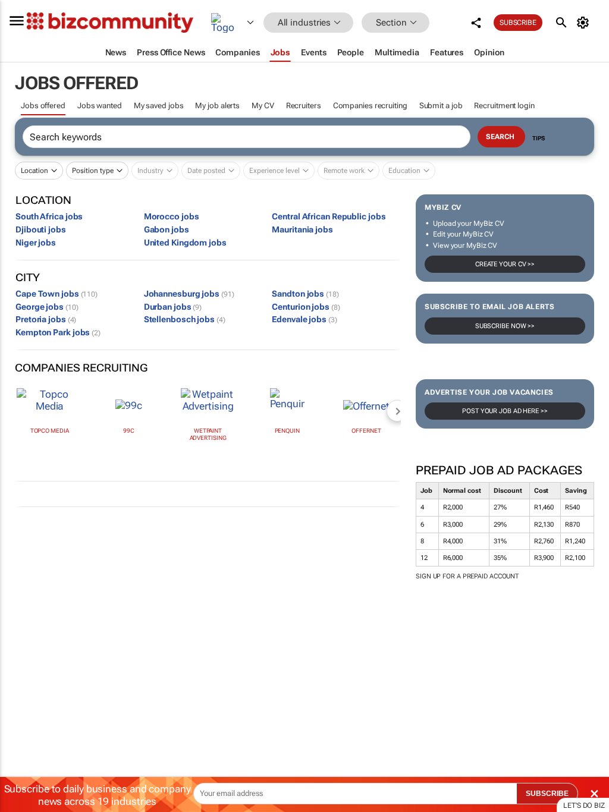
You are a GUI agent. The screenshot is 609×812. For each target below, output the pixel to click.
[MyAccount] (585, 23)
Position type (93, 170)
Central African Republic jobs (328, 216)
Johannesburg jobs (189, 293)
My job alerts (217, 105)
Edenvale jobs (304, 319)
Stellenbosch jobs (184, 319)
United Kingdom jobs (185, 242)
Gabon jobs (166, 229)
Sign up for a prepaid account (467, 576)
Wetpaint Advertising (208, 434)
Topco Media (49, 430)
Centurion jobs (306, 306)
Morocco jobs (171, 216)
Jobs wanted (99, 105)
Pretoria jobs (45, 319)
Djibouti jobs (40, 229)
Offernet (366, 430)
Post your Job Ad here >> (505, 411)
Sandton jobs (305, 293)
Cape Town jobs (56, 293)
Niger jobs (35, 242)
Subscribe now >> (505, 326)
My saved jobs (159, 105)
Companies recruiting (370, 105)
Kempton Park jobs (58, 332)
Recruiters (303, 105)
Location (34, 170)
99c (128, 430)
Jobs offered (43, 105)
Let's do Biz (584, 805)
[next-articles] (397, 410)
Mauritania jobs (302, 229)
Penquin (287, 430)
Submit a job (441, 105)
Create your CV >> (505, 264)
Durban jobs (173, 306)
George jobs (46, 306)
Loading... (22, 616)
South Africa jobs (49, 216)
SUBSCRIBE (547, 793)
